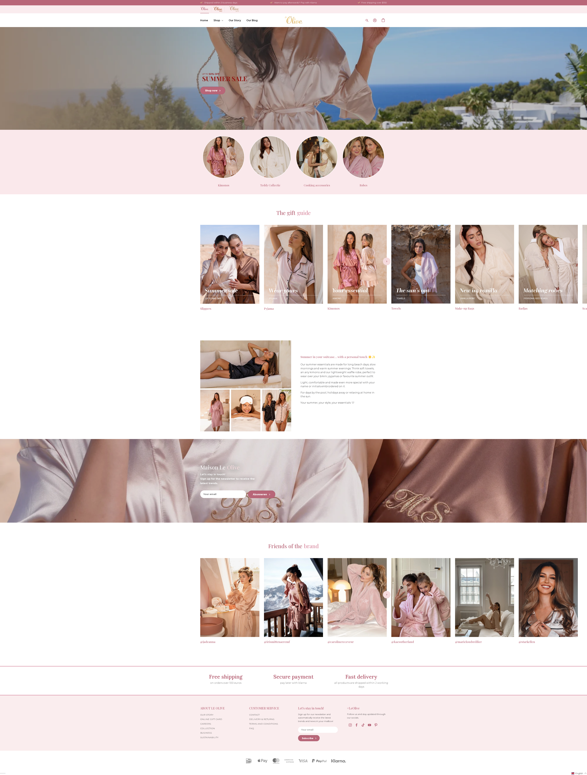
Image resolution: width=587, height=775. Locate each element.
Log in (375, 20)
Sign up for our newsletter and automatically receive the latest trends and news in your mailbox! (315, 718)
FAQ (251, 728)
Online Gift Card (211, 719)
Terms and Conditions (263, 723)
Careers (205, 723)
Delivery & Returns (261, 719)
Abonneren (260, 494)
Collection (207, 728)
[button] (579, 773)
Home (204, 20)
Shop (217, 20)
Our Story (235, 20)
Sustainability (209, 737)
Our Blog (252, 20)
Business (206, 732)
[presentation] (387, 261)
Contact (254, 714)
